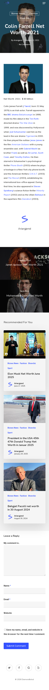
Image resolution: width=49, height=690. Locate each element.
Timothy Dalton (22, 157)
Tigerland (30, 136)
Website (8, 613)
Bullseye (39, 194)
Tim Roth (33, 118)
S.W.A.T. (33, 173)
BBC (9, 114)
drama (15, 114)
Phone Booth (16, 165)
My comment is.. (12, 543)
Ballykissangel (26, 114)
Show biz (24, 18)
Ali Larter (32, 152)
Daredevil (26, 199)
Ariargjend (18, 40)
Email (7, 599)
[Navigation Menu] (44, 3)
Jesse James (36, 140)
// (27, 106)
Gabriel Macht (30, 148)
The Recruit (13, 178)
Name (7, 586)
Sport (10, 368)
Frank (14, 152)
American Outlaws (20, 144)
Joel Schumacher (18, 132)
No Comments (24, 44)
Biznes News (18, 13)
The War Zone (26, 123)
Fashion (33, 13)
